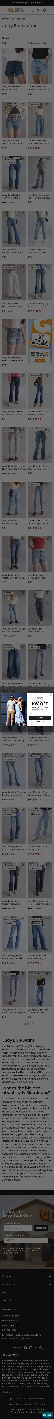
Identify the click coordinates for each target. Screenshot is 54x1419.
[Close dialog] (51, 694)
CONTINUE (39, 718)
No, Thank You (39, 721)
